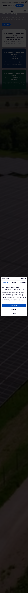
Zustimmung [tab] (5, 282)
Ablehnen (14, 313)
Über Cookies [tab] (23, 282)
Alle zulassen (14, 305)
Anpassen (13, 309)
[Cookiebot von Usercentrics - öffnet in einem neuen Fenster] (20, 278)
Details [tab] (14, 282)
